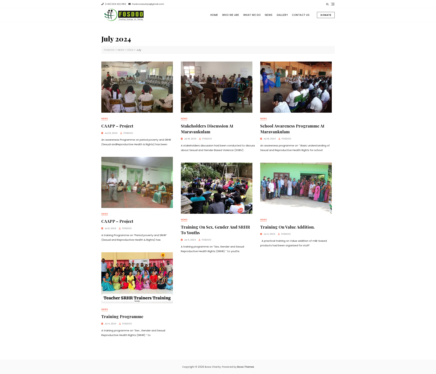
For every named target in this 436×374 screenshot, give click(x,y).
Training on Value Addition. (287, 227)
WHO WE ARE (230, 15)
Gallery (282, 15)
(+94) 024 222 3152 (115, 4)
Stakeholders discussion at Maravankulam (207, 128)
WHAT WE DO (252, 15)
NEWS (268, 15)
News (104, 118)
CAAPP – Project (117, 126)
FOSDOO (128, 133)
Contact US (300, 15)
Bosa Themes (245, 367)
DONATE (326, 15)
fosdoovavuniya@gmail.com (147, 4)
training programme (122, 316)
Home (214, 15)
